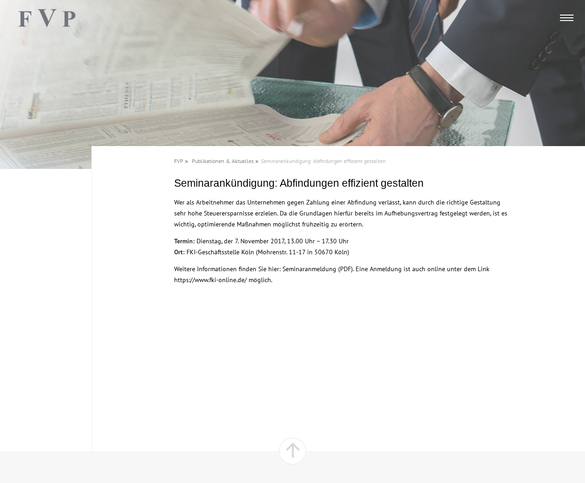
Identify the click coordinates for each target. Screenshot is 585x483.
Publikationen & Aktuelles (223, 161)
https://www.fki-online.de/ (210, 280)
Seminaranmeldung (309, 269)
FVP (178, 161)
